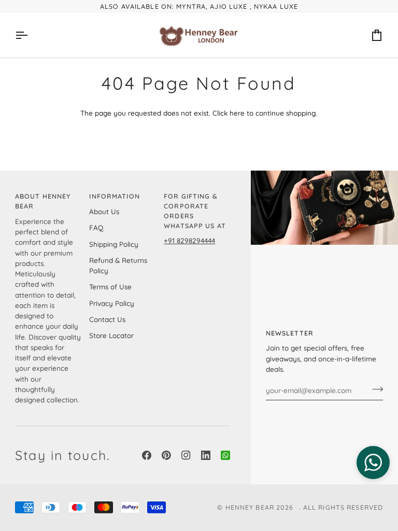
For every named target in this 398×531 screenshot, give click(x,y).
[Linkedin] (205, 455)
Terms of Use (110, 286)
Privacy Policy (111, 303)
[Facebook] (146, 455)
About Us (104, 211)
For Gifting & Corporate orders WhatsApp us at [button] (195, 210)
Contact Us (107, 319)
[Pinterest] (166, 455)
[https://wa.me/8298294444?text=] (225, 455)
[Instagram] (186, 455)
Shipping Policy (113, 244)
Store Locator (111, 335)
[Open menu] (30, 35)
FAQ (96, 227)
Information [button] (114, 196)
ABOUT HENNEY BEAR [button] (43, 201)
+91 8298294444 (189, 240)
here (237, 112)
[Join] (374, 389)
